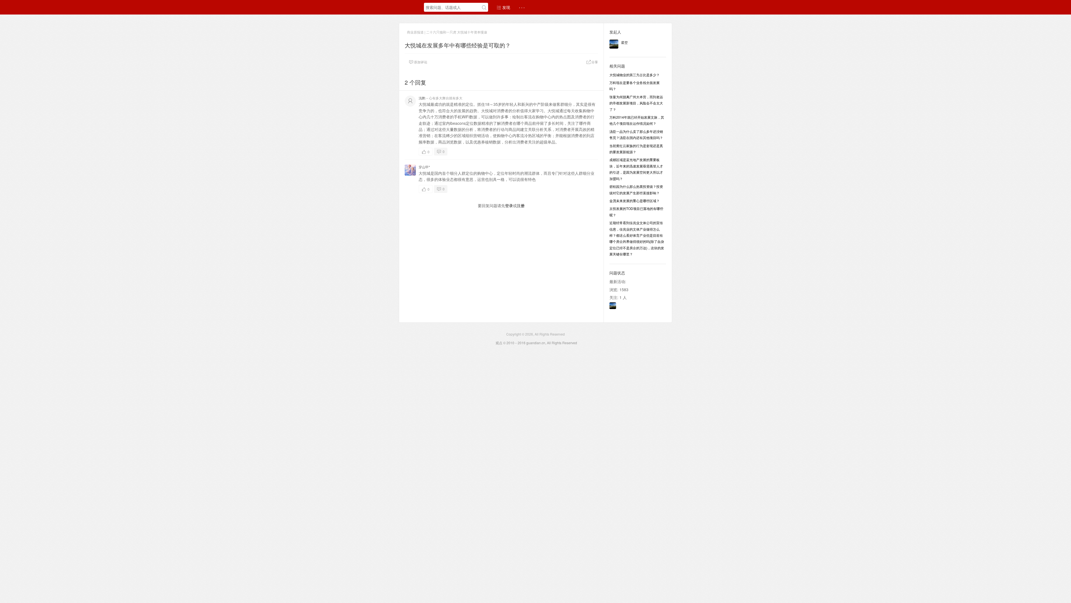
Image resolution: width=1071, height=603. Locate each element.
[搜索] (484, 7)
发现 (505, 7)
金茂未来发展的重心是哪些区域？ (634, 200)
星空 (624, 42)
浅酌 (422, 97)
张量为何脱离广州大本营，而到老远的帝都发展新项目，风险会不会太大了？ (636, 103)
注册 (521, 205)
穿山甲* (424, 166)
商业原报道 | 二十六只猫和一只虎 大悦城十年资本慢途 (447, 32)
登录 (509, 205)
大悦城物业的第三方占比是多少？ (634, 74)
